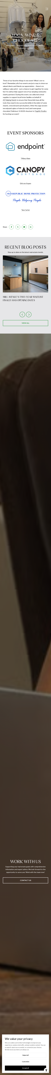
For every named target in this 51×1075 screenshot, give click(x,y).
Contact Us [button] (25, 880)
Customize (25, 1061)
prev (22, 314)
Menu (46, 9)
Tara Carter (25, 210)
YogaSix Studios (41, 111)
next (28, 314)
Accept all (25, 1068)
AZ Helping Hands (9, 100)
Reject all (25, 1055)
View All (25, 323)
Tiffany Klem (25, 158)
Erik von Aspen (25, 183)
